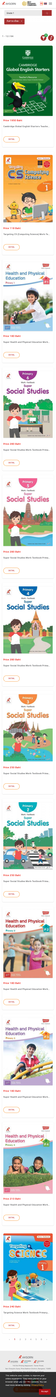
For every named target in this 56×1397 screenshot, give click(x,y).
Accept (44, 1392)
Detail (11, 139)
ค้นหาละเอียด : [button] (13, 21)
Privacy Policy (38, 1385)
